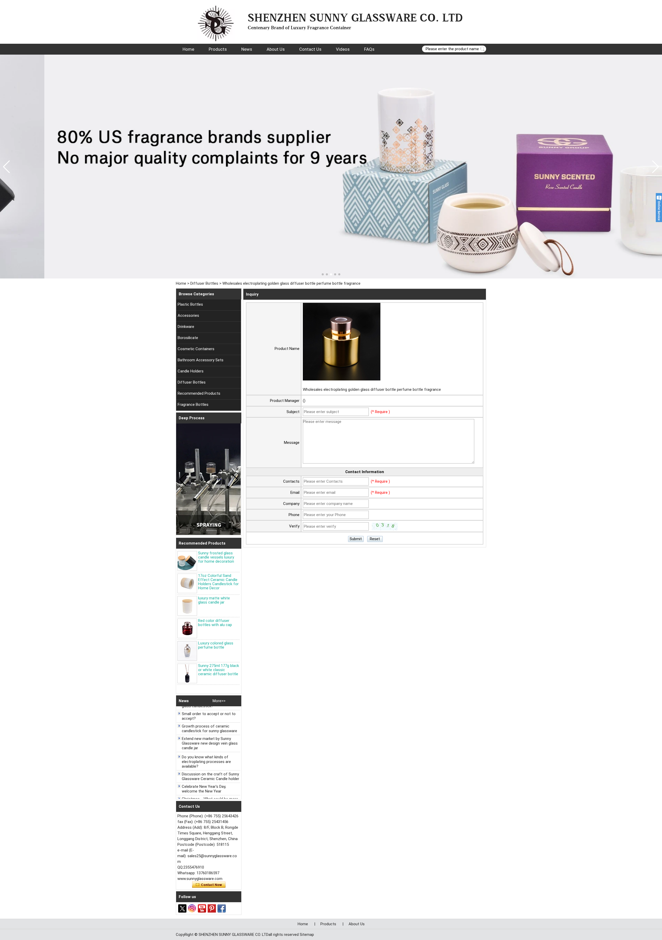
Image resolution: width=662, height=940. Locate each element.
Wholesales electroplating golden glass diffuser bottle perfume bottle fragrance (372, 389)
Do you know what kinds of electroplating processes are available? (206, 751)
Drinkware (186, 326)
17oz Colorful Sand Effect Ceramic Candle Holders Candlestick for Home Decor (218, 581)
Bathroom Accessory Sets (200, 360)
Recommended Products (199, 393)
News (246, 49)
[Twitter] (182, 908)
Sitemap (307, 934)
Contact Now (208, 885)
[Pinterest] (212, 908)
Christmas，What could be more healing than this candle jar (210, 790)
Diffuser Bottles (204, 283)
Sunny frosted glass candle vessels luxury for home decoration (216, 557)
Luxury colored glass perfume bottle (215, 645)
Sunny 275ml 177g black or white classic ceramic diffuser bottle (218, 669)
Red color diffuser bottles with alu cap (215, 622)
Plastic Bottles (190, 304)
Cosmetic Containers (196, 349)
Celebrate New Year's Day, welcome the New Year (204, 778)
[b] (331, 166)
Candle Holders (191, 371)
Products (218, 49)
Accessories (188, 315)
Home (188, 49)
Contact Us (310, 49)
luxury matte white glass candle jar (214, 600)
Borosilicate (188, 337)
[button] (323, 274)
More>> (219, 701)
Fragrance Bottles (193, 404)
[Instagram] (192, 908)
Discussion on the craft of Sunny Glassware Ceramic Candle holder (210, 765)
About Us (276, 49)
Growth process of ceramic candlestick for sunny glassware (209, 717)
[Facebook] (221, 908)
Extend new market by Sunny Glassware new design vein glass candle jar (210, 732)
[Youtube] (202, 908)
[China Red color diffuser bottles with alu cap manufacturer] (187, 628)
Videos (343, 49)
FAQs (369, 49)
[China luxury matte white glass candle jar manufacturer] (187, 606)
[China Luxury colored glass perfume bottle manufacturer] (187, 651)
